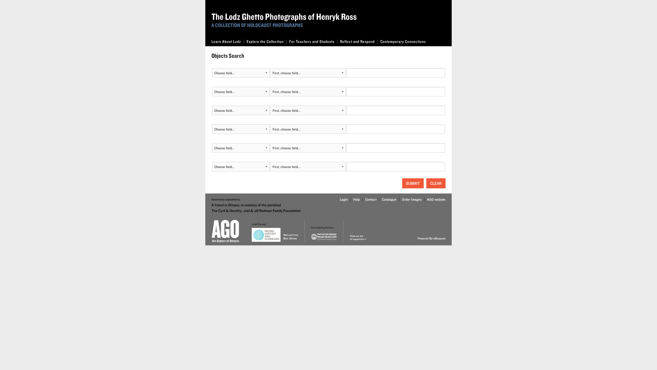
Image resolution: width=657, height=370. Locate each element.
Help (356, 199)
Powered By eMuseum (432, 238)
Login (344, 199)
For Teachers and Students (311, 41)
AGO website (436, 199)
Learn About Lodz (226, 41)
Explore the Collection (265, 41)
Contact (370, 199)
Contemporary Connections (403, 41)
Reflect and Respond (357, 41)
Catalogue (389, 199)
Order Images (412, 199)
